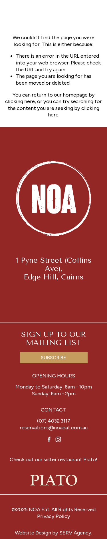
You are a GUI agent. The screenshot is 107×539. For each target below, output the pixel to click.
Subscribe (53, 357)
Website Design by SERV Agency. (53, 533)
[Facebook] (49, 439)
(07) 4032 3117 (53, 421)
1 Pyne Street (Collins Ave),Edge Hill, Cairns (53, 268)
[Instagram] (58, 439)
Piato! (90, 459)
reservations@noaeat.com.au (54, 428)
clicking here (20, 101)
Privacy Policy (53, 516)
